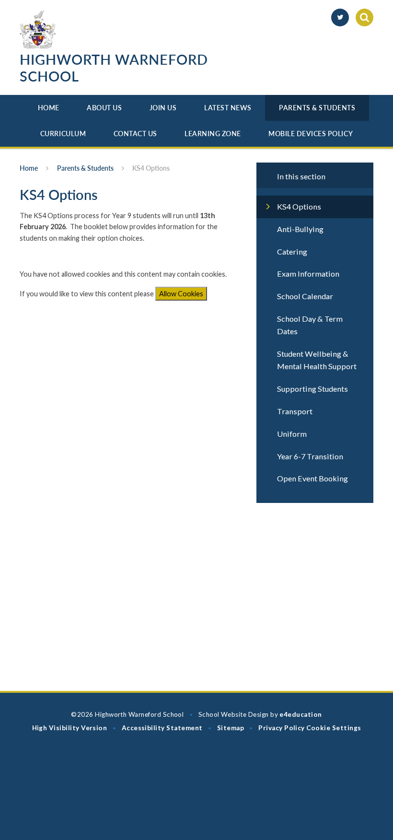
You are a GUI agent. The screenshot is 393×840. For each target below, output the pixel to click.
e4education (300, 714)
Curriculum (63, 133)
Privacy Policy (281, 728)
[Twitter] (340, 17)
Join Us (163, 108)
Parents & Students (317, 108)
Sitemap (230, 728)
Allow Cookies (181, 294)
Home (48, 108)
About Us (104, 108)
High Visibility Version (69, 728)
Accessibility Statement (162, 728)
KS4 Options (151, 168)
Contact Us (135, 133)
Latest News (228, 108)
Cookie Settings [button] (333, 728)
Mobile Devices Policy (310, 133)
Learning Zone (213, 133)
